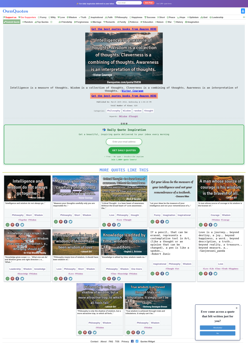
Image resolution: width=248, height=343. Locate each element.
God (205, 17)
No (217, 333)
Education (148, 21)
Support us (10, 17)
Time (114, 274)
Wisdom (73, 17)
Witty (53, 17)
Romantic (110, 21)
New (54, 21)
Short (162, 17)
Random (28, 21)
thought (148, 110)
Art (177, 269)
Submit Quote (13, 21)
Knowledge (23, 274)
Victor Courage (132, 90)
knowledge (39, 268)
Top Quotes (42, 21)
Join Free (148, 3)
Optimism (194, 17)
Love (62, 17)
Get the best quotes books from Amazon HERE (124, 29)
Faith (110, 17)
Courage (215, 215)
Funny (43, 17)
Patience (134, 21)
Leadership (217, 17)
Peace (172, 17)
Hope (182, 17)
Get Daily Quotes (124, 150)
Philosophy (121, 17)
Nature (160, 21)
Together (23, 220)
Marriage (97, 21)
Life (212, 269)
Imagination (193, 21)
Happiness (137, 17)
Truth (83, 17)
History (179, 21)
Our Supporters (28, 17)
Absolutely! (217, 328)
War (170, 21)
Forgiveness (82, 21)
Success (151, 17)
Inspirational (97, 17)
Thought (134, 116)
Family (123, 21)
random (137, 110)
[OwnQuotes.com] (17, 9)
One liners (136, 268)
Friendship (66, 21)
